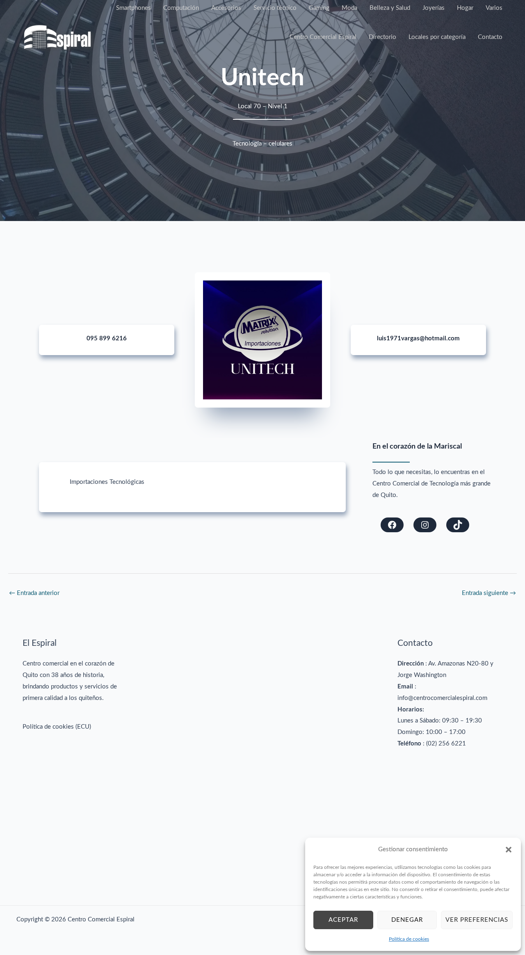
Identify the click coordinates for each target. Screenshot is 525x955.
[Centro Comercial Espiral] (57, 37)
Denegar (407, 920)
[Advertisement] (262, 760)
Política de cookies (409, 939)
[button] (508, 850)
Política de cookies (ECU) (57, 727)
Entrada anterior (34, 593)
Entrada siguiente (489, 593)
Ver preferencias (476, 920)
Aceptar (343, 920)
